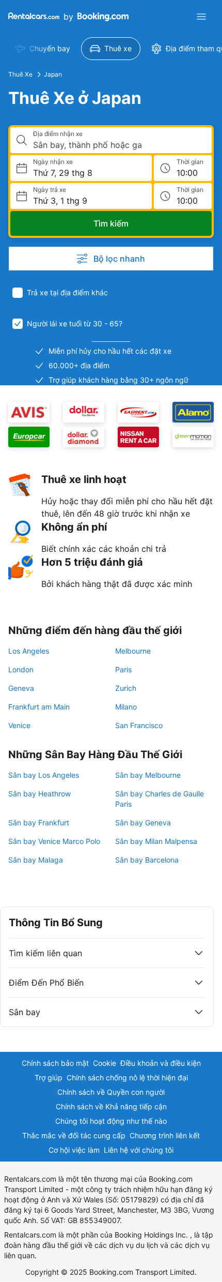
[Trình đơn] (201, 16)
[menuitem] (42, 48)
